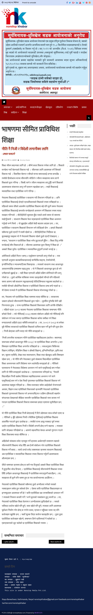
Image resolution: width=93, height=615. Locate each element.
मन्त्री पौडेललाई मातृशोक (76, 132)
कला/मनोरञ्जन (36, 107)
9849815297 (38, 613)
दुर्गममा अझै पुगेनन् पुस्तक (11, 542)
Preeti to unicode (29, 2)
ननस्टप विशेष (72, 107)
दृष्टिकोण (59, 107)
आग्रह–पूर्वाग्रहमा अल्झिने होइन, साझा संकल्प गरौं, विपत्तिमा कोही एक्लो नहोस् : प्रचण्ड (80, 149)
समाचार (7, 107)
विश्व (5, 112)
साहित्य (14, 112)
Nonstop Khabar (25, 160)
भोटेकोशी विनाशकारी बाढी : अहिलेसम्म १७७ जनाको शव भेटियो (80, 139)
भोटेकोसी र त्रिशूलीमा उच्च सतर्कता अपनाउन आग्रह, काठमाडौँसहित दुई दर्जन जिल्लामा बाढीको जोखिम (79, 170)
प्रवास (84, 107)
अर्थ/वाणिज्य (21, 107)
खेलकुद (49, 107)
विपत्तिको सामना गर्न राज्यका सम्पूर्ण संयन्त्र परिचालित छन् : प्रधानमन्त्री (79, 159)
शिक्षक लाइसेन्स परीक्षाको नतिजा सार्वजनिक (57, 542)
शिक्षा (24, 112)
